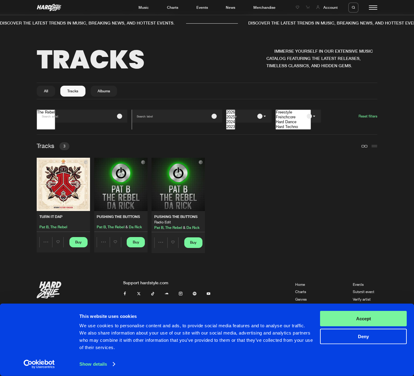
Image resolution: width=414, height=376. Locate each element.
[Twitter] (139, 294)
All (46, 91)
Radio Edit (162, 222)
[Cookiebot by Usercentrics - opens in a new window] (39, 364)
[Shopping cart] (308, 7)
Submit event (363, 292)
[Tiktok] (153, 294)
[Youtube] (208, 294)
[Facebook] (125, 294)
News (230, 7)
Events (202, 7)
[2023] (230, 126)
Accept (363, 318)
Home (300, 284)
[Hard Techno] (293, 126)
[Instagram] (180, 294)
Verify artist (362, 299)
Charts (172, 7)
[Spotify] (194, 294)
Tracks (72, 91)
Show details (93, 364)
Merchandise (264, 7)
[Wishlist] (298, 7)
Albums (104, 91)
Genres (301, 299)
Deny (363, 336)
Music (144, 7)
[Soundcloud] (167, 294)
